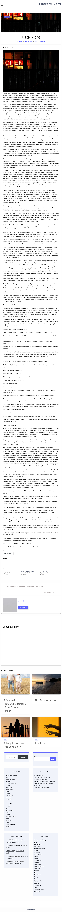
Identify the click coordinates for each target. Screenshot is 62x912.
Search (36, 756)
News (7, 808)
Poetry (8, 812)
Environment (9, 789)
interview (8, 798)
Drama (8, 785)
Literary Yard (50, 3)
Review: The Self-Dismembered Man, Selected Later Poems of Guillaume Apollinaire (45, 783)
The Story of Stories (46, 700)
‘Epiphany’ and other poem (42, 777)
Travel (7, 822)
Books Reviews (10, 779)
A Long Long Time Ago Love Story (14, 744)
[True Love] (46, 727)
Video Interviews (10, 824)
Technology (9, 820)
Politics (8, 814)
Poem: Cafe (6, 571)
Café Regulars (43, 571)
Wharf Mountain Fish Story (13, 863)
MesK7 (34, 909)
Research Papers (11, 816)
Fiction (7, 17)
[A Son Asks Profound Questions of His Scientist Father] (15, 684)
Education (9, 787)
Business (8, 781)
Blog (7, 777)
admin (20, 41)
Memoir (8, 806)
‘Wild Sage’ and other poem (42, 787)
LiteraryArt (9, 804)
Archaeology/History (11, 775)
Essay (7, 792)
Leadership (9, 800)
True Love (40, 743)
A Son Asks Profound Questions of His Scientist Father (15, 705)
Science (8, 818)
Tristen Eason (10, 851)
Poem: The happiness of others (29, 571)
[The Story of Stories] (46, 684)
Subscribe (23, 757)
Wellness (8, 826)
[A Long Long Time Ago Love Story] (15, 727)
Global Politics (10, 796)
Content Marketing (11, 783)
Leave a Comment (40, 41)
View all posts (23, 607)
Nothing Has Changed (40, 779)
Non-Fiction (9, 810)
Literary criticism (10, 802)
